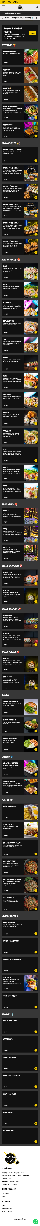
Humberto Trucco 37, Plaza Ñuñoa (13, 1173)
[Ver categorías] (36, 18)
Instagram (5, 1193)
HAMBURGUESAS (17, 18)
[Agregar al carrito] (35, 62)
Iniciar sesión (7, 1211)
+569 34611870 (6, 1178)
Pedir (3, 1206)
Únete (33, 33)
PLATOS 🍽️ (7, 18)
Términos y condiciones (10, 1181)
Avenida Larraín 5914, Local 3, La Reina (15, 1176)
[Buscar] (3, 18)
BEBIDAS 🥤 (29, 18)
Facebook (5, 1196)
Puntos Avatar (7, 1209)
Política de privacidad (9, 1184)
